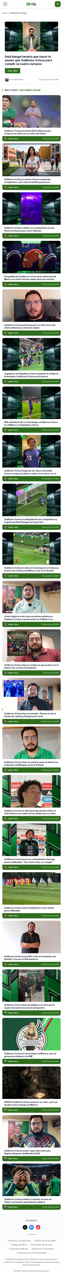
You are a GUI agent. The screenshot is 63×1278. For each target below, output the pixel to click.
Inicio (4, 13)
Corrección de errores (41, 1244)
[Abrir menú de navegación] (5, 4)
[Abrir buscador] (58, 4)
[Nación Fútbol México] (31, 4)
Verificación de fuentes (42, 1248)
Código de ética (19, 1244)
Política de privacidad (44, 1240)
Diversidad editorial (18, 1248)
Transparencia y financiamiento (31, 1253)
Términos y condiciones (19, 1240)
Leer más (12, 70)
